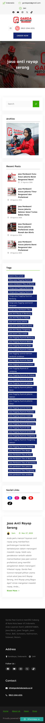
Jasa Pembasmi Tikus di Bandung (22, 459)
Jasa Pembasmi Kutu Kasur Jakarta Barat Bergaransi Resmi (27, 177)
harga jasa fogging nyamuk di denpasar (21, 304)
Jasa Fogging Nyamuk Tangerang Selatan (22, 441)
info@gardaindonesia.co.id (20, 688)
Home (5, 711)
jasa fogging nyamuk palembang (22, 420)
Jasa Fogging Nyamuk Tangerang (22, 436)
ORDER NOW (22, 36)
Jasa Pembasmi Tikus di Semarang (22, 463)
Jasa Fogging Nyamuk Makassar (21, 412)
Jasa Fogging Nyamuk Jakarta (20, 383)
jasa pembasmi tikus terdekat (20, 475)
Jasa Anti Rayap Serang (19, 525)
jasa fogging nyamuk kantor (20, 408)
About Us (16, 711)
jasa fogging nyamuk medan (20, 416)
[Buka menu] (11, 28)
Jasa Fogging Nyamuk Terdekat (21, 447)
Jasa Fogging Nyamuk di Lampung (18, 369)
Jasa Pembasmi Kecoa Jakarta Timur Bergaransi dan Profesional (27, 193)
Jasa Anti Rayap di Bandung (20, 314)
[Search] (36, 104)
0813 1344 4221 (15, 695)
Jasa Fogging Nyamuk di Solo (20, 379)
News (26, 711)
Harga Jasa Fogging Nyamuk (20, 292)
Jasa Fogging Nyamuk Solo (19, 428)
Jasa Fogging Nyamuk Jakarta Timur (20, 402)
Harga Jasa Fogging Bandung (20, 288)
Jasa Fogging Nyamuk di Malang (21, 375)
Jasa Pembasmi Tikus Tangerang (21, 471)
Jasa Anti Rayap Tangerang (19, 330)
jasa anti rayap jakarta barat (20, 326)
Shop (34, 711)
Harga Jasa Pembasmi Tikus (20, 310)
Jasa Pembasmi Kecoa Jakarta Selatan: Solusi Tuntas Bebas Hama (27, 210)
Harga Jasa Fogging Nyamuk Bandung (20, 297)
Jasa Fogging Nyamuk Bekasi (20, 342)
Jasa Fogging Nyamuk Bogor (20, 346)
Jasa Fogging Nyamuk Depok (20, 360)
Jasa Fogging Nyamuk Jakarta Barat (20, 388)
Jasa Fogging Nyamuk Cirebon (21, 350)
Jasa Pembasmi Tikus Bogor (20, 451)
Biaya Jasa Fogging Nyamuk (20, 280)
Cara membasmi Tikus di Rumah (21, 284)
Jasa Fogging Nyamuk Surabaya (21, 432)
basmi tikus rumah (16, 276)
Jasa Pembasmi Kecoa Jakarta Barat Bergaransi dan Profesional (27, 246)
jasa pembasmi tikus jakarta (20, 467)
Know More (12, 590)
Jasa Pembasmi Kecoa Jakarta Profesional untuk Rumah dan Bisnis (26, 228)
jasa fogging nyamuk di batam (21, 364)
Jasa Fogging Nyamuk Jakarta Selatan (20, 395)
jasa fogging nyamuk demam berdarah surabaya (20, 355)
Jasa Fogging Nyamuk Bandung (21, 338)
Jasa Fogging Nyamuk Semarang (22, 424)
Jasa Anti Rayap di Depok (19, 318)
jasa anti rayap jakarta (18, 322)
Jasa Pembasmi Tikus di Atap (20, 455)
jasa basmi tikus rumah (18, 334)
